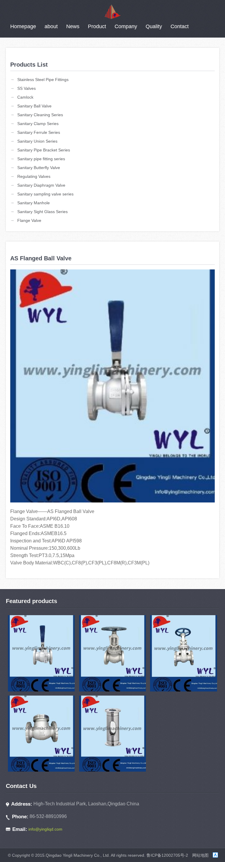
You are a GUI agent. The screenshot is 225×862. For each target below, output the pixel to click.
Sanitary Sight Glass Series (42, 211)
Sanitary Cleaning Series (40, 114)
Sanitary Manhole (33, 202)
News (72, 26)
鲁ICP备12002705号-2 (167, 855)
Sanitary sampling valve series (45, 194)
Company (126, 26)
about (51, 26)
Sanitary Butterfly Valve (38, 167)
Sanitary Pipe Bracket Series (43, 150)
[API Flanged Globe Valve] (112, 653)
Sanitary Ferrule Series (38, 132)
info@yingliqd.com (45, 829)
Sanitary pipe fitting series (41, 158)
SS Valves (26, 88)
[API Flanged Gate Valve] (183, 653)
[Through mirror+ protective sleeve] (112, 734)
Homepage (23, 26)
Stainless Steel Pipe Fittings (43, 79)
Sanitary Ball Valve (34, 106)
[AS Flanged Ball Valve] (41, 653)
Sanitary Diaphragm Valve (41, 185)
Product (97, 26)
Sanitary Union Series (37, 141)
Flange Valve (29, 220)
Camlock (25, 97)
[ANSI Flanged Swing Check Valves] (41, 734)
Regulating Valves (33, 176)
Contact (180, 26)
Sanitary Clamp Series (38, 123)
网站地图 (200, 855)
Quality (154, 26)
